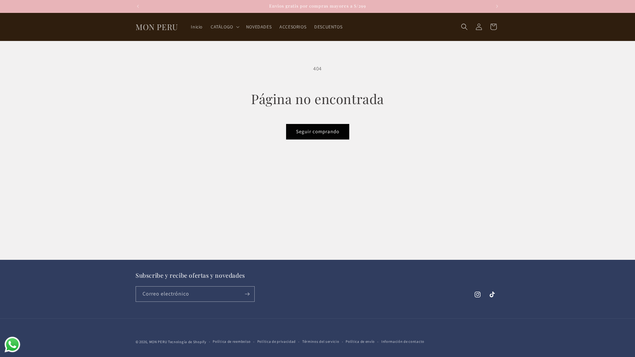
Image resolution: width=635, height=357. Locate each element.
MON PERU (158, 341)
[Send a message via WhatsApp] (12, 345)
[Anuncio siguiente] (497, 6)
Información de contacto (402, 341)
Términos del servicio (320, 341)
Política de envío (360, 341)
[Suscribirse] (247, 294)
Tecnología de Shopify (187, 341)
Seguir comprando (317, 131)
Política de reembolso (232, 341)
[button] (224, 27)
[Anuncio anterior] (138, 6)
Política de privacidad (276, 341)
